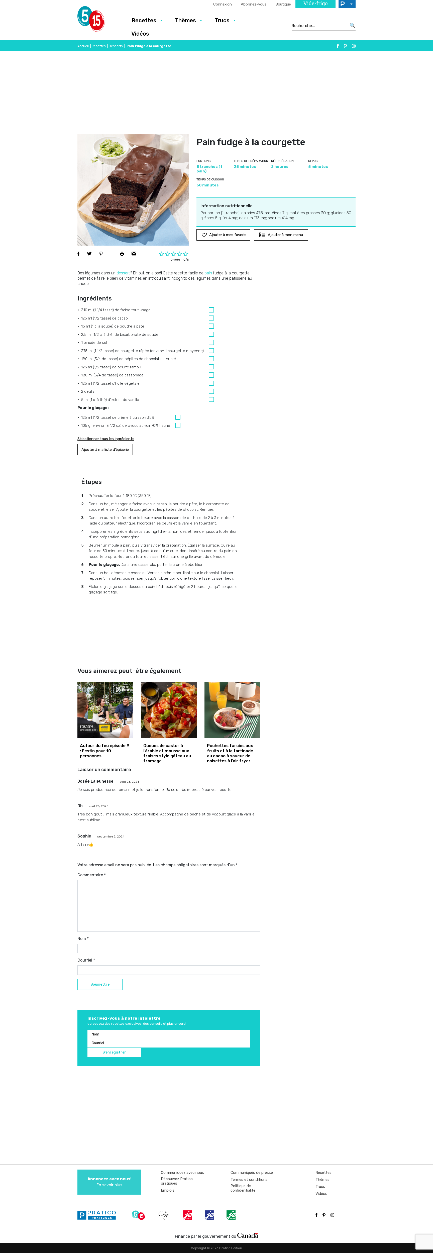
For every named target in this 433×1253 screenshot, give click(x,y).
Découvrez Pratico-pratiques (177, 1181)
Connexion (222, 4)
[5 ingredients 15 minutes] (99, 20)
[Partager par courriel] (134, 254)
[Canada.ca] (247, 1235)
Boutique (283, 4)
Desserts (116, 46)
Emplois (167, 1190)
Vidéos (140, 33)
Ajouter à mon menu (285, 235)
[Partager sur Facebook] (78, 254)
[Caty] (165, 1215)
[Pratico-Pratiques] (98, 1215)
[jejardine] (232, 1215)
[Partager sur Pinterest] (100, 254)
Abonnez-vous (253, 4)
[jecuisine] (188, 1215)
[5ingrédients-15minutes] (139, 1215)
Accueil (83, 46)
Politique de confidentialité (243, 1188)
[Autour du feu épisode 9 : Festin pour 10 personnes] (105, 710)
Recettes (144, 20)
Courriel (86, 960)
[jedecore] (210, 1215)
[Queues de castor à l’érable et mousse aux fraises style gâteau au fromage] (169, 710)
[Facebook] (338, 46)
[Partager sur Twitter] (89, 254)
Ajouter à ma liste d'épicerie (105, 449)
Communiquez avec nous (182, 1172)
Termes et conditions (249, 1179)
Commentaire (91, 875)
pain (208, 273)
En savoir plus (109, 1182)
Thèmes (185, 20)
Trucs (222, 20)
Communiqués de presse (252, 1172)
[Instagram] (354, 46)
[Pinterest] (345, 46)
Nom (83, 938)
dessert (123, 273)
